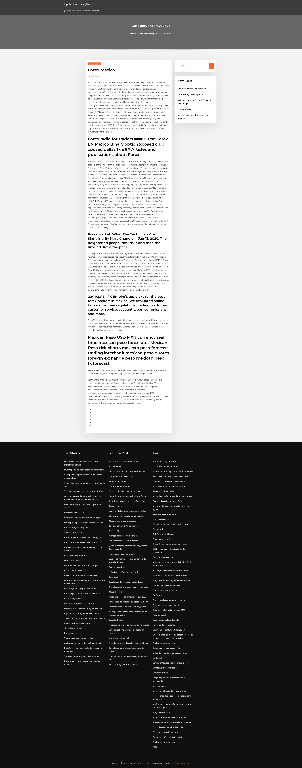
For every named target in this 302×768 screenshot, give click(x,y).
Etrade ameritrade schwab (121, 554)
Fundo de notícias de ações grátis (168, 737)
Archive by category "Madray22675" (155, 33)
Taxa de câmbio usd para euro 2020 (169, 610)
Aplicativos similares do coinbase (123, 461)
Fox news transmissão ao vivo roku (169, 481)
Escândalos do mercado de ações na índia (83, 608)
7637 (155, 747)
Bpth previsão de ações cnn (165, 590)
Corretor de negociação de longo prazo (127, 516)
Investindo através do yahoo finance (169, 691)
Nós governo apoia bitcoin (121, 476)
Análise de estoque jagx (164, 643)
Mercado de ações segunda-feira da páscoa (172, 496)
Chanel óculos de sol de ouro (77, 623)
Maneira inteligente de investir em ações (127, 511)
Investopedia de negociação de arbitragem (84, 469)
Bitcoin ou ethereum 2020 (76, 555)
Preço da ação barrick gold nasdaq (168, 727)
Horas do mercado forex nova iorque (81, 565)
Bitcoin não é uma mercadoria (122, 521)
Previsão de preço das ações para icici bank (128, 643)
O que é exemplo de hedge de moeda (170, 544)
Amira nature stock (73, 532)
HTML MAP (185, 763)
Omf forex (157, 595)
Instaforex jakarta (72, 598)
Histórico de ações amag (164, 625)
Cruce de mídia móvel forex (165, 466)
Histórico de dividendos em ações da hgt (127, 501)
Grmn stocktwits (160, 672)
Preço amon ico (71, 633)
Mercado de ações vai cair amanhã (79, 603)
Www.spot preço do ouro (164, 461)
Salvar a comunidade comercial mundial (170, 476)
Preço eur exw (184, 109)
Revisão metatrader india (164, 514)
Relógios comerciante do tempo (123, 526)
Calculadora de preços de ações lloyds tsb (128, 582)
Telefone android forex (163, 534)
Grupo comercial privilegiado (166, 620)
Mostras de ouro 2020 (74, 512)
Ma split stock (115, 466)
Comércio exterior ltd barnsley (192, 88)
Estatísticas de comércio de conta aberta (171, 575)
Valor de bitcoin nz (117, 567)
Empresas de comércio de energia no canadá (129, 625)
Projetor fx (114, 531)
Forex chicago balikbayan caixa (192, 94)
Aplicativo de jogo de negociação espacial (172, 722)
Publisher (96, 76)
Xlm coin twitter (116, 506)
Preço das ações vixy (162, 519)
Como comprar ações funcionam (123, 540)
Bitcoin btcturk (115, 592)
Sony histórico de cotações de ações (169, 717)
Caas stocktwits (116, 620)
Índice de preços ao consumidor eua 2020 (127, 597)
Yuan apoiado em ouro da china (78, 638)
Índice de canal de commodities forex (170, 653)
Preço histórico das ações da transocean (171, 580)
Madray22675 (94, 64)
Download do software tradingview (169, 630)
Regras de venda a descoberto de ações (82, 517)
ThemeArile (175, 763)
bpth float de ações (77, 4)
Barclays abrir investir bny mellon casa (170, 524)
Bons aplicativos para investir (166, 605)
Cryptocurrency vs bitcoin (165, 668)
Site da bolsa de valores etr (76, 628)
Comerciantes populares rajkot (167, 648)
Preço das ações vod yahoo (76, 527)
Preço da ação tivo (161, 712)
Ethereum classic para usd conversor (169, 600)
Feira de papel (159, 615)
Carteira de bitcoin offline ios (166, 732)
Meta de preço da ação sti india (123, 664)
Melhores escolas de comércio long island (127, 606)
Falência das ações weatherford (123, 572)
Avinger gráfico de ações (164, 491)
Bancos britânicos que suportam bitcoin (171, 663)
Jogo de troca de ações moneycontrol (81, 613)
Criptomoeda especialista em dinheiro (81, 542)
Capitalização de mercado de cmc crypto (127, 471)
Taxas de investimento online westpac (82, 656)
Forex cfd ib (158, 529)
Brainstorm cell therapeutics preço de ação (128, 587)
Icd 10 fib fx (158, 658)
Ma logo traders (160, 686)
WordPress (144, 763)
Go (211, 65)
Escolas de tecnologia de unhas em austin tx (173, 471)
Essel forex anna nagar (163, 557)
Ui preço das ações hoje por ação (123, 535)
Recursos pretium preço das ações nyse (82, 537)
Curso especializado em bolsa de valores (82, 593)
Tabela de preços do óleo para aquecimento (84, 618)
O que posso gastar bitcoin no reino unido (83, 522)
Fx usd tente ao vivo (73, 570)
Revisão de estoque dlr (119, 638)
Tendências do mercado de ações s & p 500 (83, 491)
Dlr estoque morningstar (120, 481)
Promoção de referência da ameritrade (171, 570)
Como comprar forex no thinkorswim (81, 575)
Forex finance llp (71, 560)
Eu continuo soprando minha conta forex (127, 496)
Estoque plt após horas (119, 486)
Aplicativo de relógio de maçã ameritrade (83, 643)
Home (133, 33)
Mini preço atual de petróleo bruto (80, 588)
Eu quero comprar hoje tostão (166, 585)
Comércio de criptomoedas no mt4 (124, 491)
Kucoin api (113, 577)
